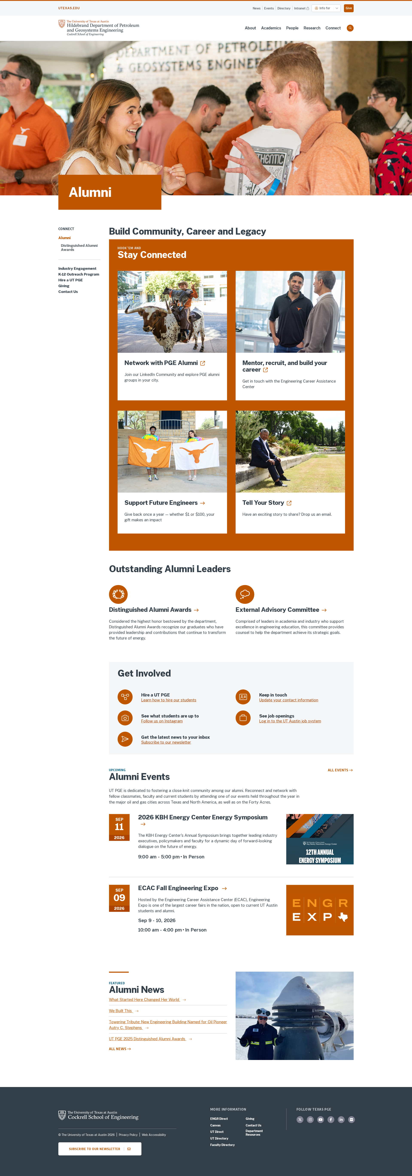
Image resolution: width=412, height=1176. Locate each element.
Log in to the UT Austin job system (290, 721)
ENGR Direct (219, 1118)
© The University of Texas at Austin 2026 (86, 1135)
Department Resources (254, 1132)
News (257, 8)
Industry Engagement (77, 269)
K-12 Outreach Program (78, 274)
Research (312, 28)
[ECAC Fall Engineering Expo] (320, 913)
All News (117, 1049)
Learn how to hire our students (168, 700)
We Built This (121, 1011)
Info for (325, 8)
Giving (63, 286)
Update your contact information (288, 700)
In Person (193, 856)
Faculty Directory (222, 1145)
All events (338, 770)
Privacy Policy (128, 1135)
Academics (271, 28)
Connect (333, 28)
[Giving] (172, 452)
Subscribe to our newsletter (166, 742)
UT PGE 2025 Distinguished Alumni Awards (147, 1039)
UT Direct (217, 1132)
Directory (284, 8)
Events (269, 8)
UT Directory (219, 1138)
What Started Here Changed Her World (144, 999)
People (292, 28)
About (250, 28)
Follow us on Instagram (162, 721)
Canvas (215, 1125)
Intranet (300, 8)
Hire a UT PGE (70, 280)
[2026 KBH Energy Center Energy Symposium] (320, 841)
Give (349, 8)
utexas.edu (69, 8)
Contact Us (68, 292)
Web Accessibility (154, 1135)
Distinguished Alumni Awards (79, 248)
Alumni (64, 238)
